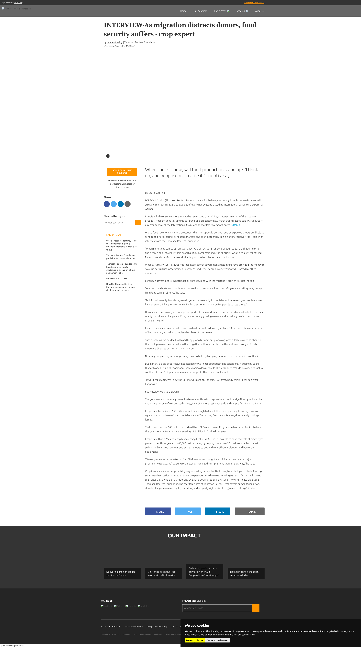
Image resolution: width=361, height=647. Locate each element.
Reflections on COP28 (116, 278)
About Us (259, 11)
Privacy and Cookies (134, 626)
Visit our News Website (254, 3)
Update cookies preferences (12, 645)
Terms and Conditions (111, 626)
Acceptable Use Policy (157, 626)
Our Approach (200, 11)
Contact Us (176, 626)
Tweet (190, 511)
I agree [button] (189, 640)
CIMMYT (236, 224)
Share (160, 511)
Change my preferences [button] (217, 640)
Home (183, 11)
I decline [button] (199, 640)
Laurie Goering (115, 42)
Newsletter (18, 3)
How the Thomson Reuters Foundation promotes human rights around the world (120, 287)
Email (252, 511)
